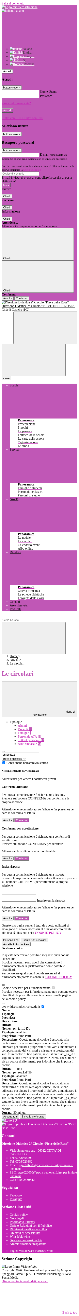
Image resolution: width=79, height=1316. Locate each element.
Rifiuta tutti (34, 940)
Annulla (7, 298)
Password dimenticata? (16, 103)
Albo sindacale (29, 743)
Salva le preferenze (33, 1116)
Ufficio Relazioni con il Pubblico (31, 1225)
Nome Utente (48, 91)
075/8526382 (23, 1161)
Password (46, 96)
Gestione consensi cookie (26, 1240)
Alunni (22, 725)
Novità (14, 659)
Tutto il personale (31, 740)
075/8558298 (23, 1158)
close (6, 378)
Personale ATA (29, 736)
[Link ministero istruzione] (19, 7)
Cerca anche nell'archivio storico (27, 763)
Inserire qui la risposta (51, 900)
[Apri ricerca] (45, 328)
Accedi (7, 71)
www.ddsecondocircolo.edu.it (21, 1006)
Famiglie (24, 733)
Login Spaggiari (32, 169)
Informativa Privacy (22, 1222)
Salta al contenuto (13, 3)
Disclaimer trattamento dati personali (25, 1281)
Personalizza (10, 940)
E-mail (44, 154)
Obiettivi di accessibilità (25, 1233)
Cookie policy (19, 1214)
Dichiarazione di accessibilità (28, 1229)
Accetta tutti (16, 944)
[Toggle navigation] (34, 360)
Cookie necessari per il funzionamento (26, 988)
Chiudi (7, 196)
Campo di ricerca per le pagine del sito (26, 616)
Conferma (21, 298)
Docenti (25, 729)
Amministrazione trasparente (28, 1244)
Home (14, 656)
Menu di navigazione (54, 713)
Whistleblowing (20, 1236)
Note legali (17, 1218)
